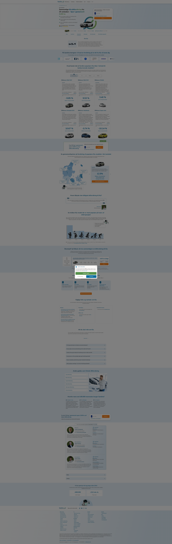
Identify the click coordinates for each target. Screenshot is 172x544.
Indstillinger (91, 276)
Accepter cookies (86, 273)
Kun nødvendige (80, 276)
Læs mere (85, 270)
